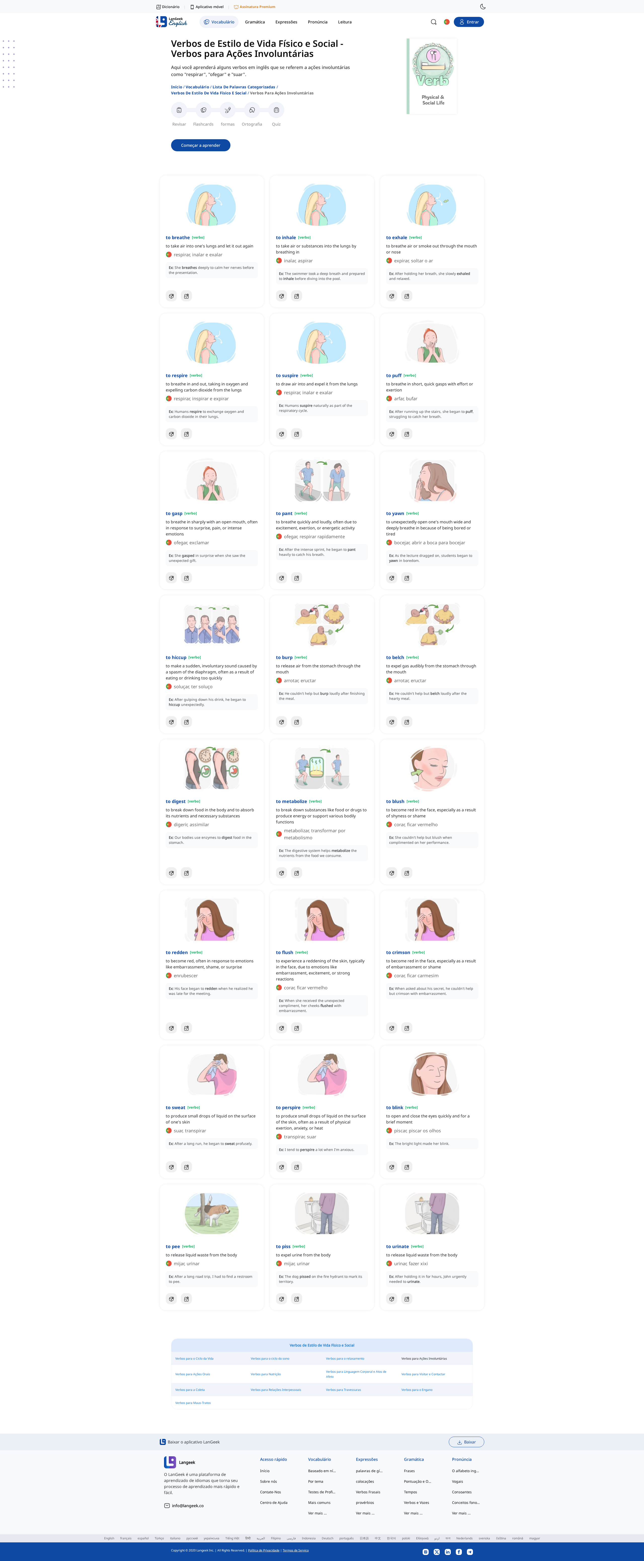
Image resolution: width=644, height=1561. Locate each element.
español (143, 1538)
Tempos (410, 1492)
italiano (175, 1538)
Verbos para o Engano (416, 1390)
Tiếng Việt (232, 1538)
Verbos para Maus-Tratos (193, 1403)
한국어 (391, 1538)
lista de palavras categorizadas (244, 86)
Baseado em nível (322, 1470)
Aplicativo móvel (210, 6)
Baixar (470, 1442)
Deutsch (327, 1538)
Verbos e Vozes (416, 1502)
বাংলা (448, 1538)
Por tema (315, 1481)
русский (192, 1538)
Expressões (367, 1459)
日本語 (364, 1538)
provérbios (365, 1502)
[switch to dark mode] (483, 7)
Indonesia (309, 1538)
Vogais (457, 1481)
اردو (436, 1538)
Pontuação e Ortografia (418, 1481)
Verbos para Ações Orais (192, 1374)
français (126, 1538)
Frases (409, 1470)
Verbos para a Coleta (190, 1390)
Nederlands (464, 1538)
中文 (378, 1538)
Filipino (276, 1538)
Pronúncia (462, 1459)
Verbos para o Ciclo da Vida (194, 1358)
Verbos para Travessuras (343, 1390)
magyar (534, 1538)
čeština (501, 1538)
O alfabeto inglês (466, 1470)
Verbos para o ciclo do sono (270, 1358)
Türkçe (159, 1538)
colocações (365, 1481)
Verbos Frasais (368, 1492)
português (346, 1538)
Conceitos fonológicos (466, 1502)
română (517, 1538)
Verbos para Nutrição (266, 1374)
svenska (484, 1538)
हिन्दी (248, 1538)
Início (176, 86)
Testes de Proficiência (322, 1492)
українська (211, 1538)
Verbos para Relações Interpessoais (276, 1390)
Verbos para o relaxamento (345, 1358)
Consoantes (462, 1492)
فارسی (291, 1538)
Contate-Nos (270, 1492)
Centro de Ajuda (274, 1502)
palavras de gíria (370, 1470)
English (109, 1538)
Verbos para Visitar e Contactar (423, 1374)
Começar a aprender (200, 145)
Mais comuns (319, 1502)
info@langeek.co (188, 1505)
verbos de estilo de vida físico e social (209, 92)
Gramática (414, 1459)
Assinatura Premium (257, 6)
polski (406, 1538)
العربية (261, 1538)
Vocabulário (197, 86)
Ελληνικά (422, 1538)
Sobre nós (268, 1481)
